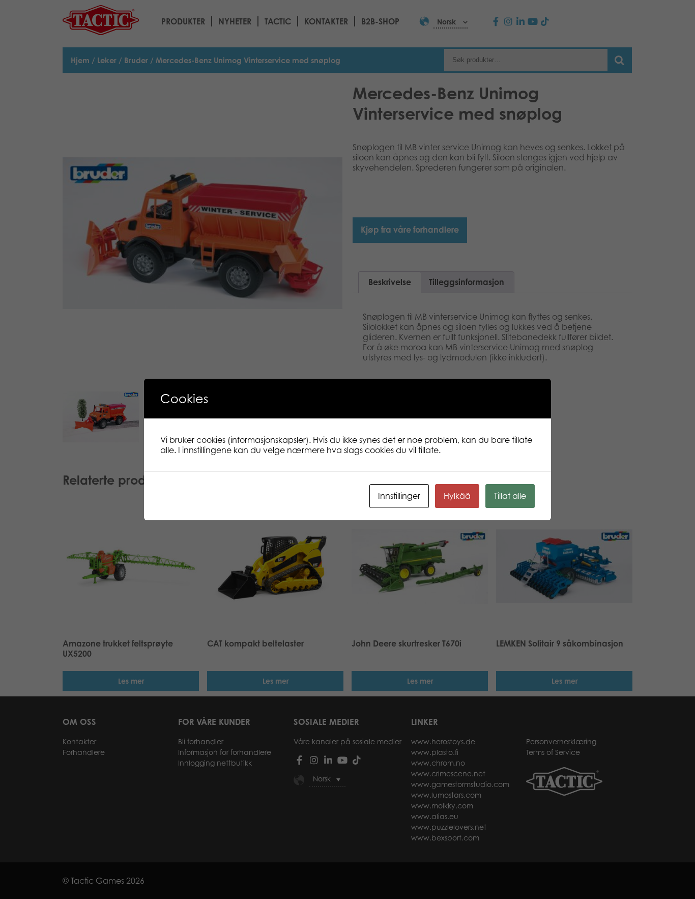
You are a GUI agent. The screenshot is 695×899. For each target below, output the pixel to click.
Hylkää (457, 496)
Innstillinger (399, 496)
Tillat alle (510, 496)
